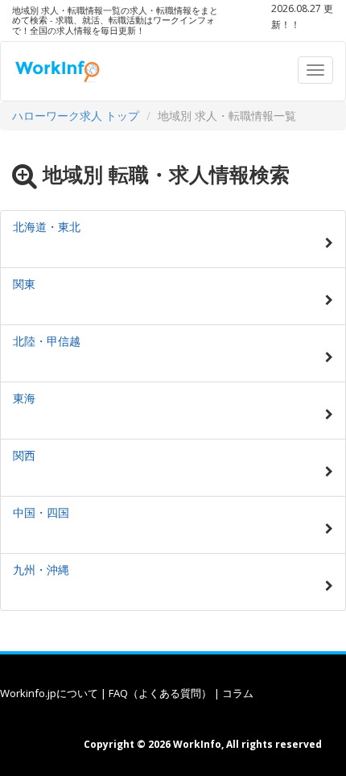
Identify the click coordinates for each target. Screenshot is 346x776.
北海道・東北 (46, 226)
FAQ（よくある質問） (160, 693)
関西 (24, 455)
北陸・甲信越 (46, 341)
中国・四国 (41, 512)
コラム (237, 693)
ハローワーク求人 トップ (75, 115)
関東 (24, 283)
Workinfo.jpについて (49, 693)
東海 (24, 398)
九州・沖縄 (41, 569)
